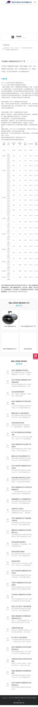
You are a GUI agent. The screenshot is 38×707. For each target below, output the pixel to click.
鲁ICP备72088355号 (19, 703)
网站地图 (2, 706)
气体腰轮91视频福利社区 (11, 49)
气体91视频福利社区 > (27, 48)
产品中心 (16, 48)
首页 (12, 48)
